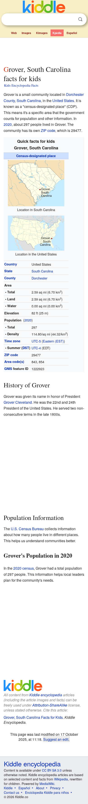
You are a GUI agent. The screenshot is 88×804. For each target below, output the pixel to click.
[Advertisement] (44, 50)
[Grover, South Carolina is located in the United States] (36, 232)
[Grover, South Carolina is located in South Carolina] (36, 182)
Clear (71, 19)
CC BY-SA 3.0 (52, 770)
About (40, 788)
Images (26, 33)
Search (80, 19)
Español (72, 33)
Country (10, 264)
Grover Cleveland (18, 402)
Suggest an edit (55, 739)
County (10, 278)
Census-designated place (36, 155)
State (8, 271)
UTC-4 (36, 347)
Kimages (42, 33)
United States (63, 100)
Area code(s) (14, 361)
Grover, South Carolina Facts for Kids (33, 717)
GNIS (8, 368)
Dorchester (39, 278)
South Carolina (29, 100)
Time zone (12, 341)
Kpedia (57, 33)
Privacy (55, 788)
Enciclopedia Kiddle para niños (47, 792)
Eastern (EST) (53, 341)
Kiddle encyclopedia (45, 694)
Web (14, 33)
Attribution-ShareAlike (49, 705)
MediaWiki (46, 783)
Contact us (11, 792)
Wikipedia (61, 779)
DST (26, 347)
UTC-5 (36, 341)
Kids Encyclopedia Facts (21, 85)
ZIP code (48, 130)
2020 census (23, 568)
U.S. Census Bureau (27, 528)
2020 (8, 124)
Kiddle (8, 788)
